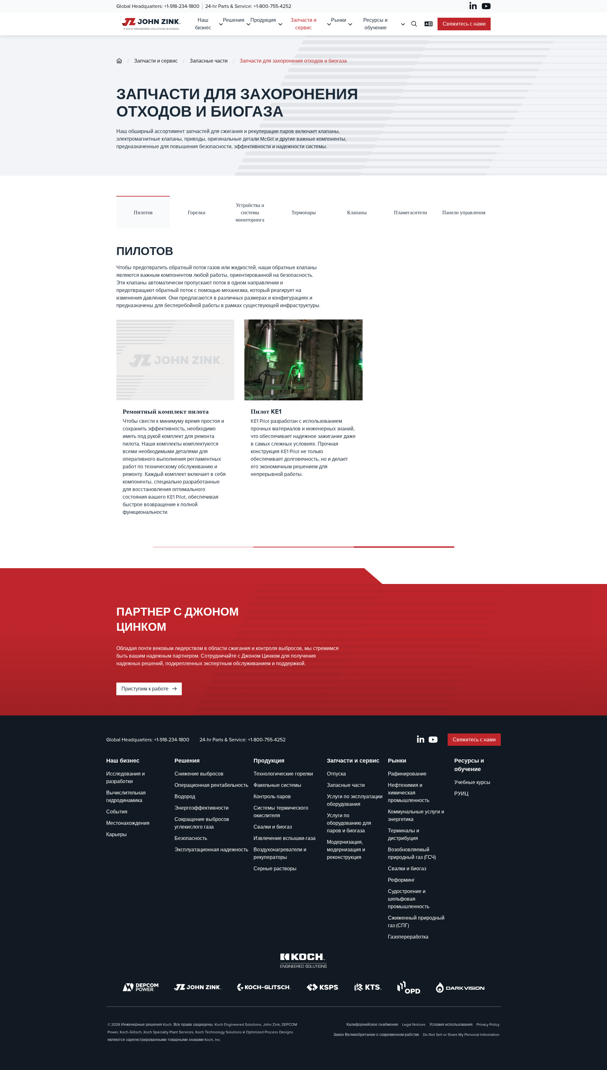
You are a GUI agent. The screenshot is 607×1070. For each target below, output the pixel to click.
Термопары (303, 212)
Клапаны (357, 212)
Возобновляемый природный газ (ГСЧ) (412, 853)
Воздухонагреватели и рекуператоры (280, 853)
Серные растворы (275, 868)
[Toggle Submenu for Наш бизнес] (221, 24)
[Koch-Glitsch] (264, 987)
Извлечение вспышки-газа (285, 838)
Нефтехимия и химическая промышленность (408, 792)
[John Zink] (198, 987)
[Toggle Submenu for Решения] (248, 24)
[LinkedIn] (473, 6)
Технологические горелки (283, 773)
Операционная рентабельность (211, 785)
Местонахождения (128, 823)
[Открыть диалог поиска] (414, 24)
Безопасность (191, 838)
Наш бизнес (203, 23)
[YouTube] (486, 6)
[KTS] (368, 987)
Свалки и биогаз (273, 826)
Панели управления (463, 212)
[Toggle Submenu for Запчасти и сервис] (329, 24)
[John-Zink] (119, 60)
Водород (185, 796)
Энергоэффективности (202, 808)
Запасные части (209, 60)
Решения (233, 20)
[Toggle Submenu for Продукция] (280, 24)
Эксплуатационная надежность (211, 849)
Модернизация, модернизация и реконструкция (346, 849)
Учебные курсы (472, 782)
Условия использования (451, 1024)
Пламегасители (410, 212)
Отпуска (336, 773)
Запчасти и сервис (303, 23)
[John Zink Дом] (150, 24)
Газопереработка (408, 936)
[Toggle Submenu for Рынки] (350, 24)
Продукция (263, 20)
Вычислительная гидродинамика (126, 796)
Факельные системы (277, 785)
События (116, 811)
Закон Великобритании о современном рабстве (376, 1034)
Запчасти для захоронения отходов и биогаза (293, 60)
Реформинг (401, 880)
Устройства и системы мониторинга (250, 212)
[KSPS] (322, 987)
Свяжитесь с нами (464, 23)
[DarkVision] (460, 987)
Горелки (196, 212)
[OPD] (409, 987)
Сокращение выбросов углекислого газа (202, 823)
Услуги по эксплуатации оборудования (355, 800)
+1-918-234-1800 (181, 6)
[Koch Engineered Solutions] (303, 960)
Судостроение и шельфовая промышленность (408, 899)
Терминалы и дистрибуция (403, 834)
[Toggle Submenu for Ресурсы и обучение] (403, 24)
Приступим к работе (145, 688)
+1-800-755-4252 (272, 6)
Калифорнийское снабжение (372, 1024)
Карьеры (116, 834)
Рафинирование (407, 773)
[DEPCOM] (140, 987)
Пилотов (143, 212)
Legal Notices (414, 1024)
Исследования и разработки (125, 777)
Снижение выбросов (199, 773)
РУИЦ (461, 793)
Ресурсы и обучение (375, 23)
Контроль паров (272, 796)
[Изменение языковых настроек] (428, 24)
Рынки (338, 20)
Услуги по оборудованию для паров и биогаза (349, 823)
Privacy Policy (488, 1024)
